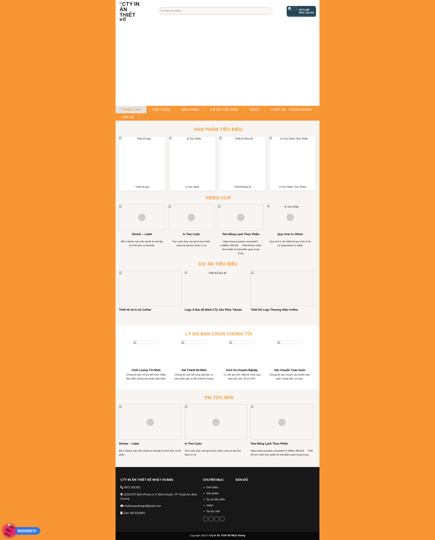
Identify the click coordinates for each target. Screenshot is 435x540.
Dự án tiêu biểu (215, 499)
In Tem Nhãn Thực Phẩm (292, 186)
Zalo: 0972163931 (134, 513)
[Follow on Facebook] (205, 518)
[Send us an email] (211, 518)
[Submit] (269, 11)
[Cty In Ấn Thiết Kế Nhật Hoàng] (136, 11)
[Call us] (216, 518)
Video (209, 505)
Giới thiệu (212, 487)
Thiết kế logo (142, 186)
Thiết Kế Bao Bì (242, 186)
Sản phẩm (212, 493)
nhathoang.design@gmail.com (142, 505)
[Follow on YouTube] (222, 518)
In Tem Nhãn (192, 186)
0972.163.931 (132, 487)
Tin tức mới (213, 511)
